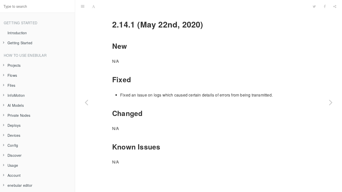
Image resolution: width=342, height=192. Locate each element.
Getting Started (20, 42)
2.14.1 (204, 6)
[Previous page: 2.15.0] (86, 102)
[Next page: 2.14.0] (330, 102)
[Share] (334, 6)
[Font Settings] (93, 6)
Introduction (17, 32)
